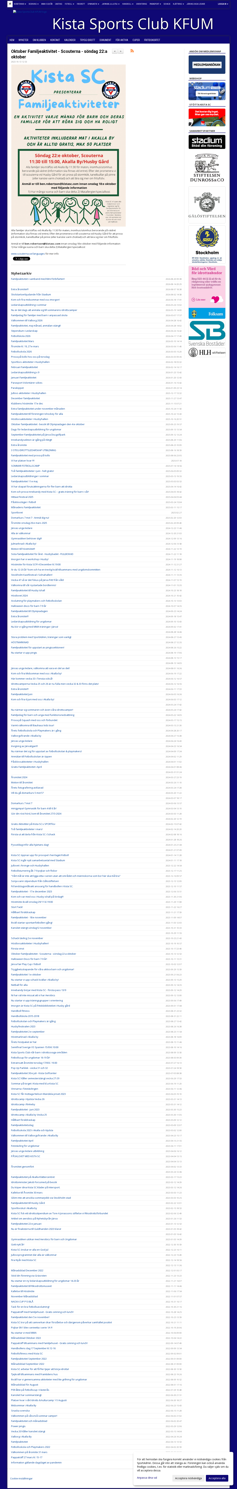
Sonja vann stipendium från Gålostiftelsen (35, 881)
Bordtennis (19, 4)
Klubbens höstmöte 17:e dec (27, 403)
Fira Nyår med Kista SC (23, 1260)
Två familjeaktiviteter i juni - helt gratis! (32, 471)
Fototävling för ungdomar (25, 1145)
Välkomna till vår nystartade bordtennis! (33, 585)
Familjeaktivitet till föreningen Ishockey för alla (37, 413)
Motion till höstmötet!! (23, 548)
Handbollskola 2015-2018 (25, 1016)
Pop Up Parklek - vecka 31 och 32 (29, 1068)
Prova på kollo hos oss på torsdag (30, 356)
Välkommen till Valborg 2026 (26, 320)
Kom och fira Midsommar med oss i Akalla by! (36, 673)
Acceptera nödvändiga (188, 1478)
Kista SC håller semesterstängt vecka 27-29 (35, 1078)
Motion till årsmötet (22, 782)
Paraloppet (17, 388)
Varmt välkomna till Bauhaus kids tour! (32, 725)
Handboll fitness (20, 1011)
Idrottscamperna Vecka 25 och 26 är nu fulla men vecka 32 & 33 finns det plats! (55, 683)
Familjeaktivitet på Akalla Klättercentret (33, 1177)
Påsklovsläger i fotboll (23, 502)
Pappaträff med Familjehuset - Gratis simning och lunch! (42, 1312)
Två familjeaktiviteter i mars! (27, 829)
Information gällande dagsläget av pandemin (36, 1462)
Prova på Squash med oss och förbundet (34, 720)
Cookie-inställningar (21, 1478)
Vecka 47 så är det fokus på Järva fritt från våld (37, 580)
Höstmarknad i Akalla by (24, 1036)
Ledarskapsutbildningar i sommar (30, 476)
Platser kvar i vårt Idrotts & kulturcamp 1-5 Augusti (39, 1400)
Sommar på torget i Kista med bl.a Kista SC (34, 1083)
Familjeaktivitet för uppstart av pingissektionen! (37, 647)
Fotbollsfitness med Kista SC (27, 1353)
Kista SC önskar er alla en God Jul (29, 1249)
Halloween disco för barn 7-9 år (28, 606)
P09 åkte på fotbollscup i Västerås (30, 1389)
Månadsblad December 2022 (27, 1270)
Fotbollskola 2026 (20, 336)
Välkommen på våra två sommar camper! (34, 1415)
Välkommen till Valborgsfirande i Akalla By (34, 1135)
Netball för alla (19, 985)
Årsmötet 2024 (19, 777)
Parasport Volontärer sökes (26, 382)
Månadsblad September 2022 (27, 1364)
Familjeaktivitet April (22, 1140)
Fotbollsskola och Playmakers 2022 (30, 1447)
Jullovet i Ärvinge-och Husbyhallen (30, 865)
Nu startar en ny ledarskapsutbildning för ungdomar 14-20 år (45, 1280)
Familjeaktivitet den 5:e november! (30, 1317)
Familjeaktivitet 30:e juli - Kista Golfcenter (34, 1073)
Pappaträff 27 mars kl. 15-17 (26, 1457)
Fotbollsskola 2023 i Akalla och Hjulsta (32, 1130)
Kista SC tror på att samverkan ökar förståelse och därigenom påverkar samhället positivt (61, 1322)
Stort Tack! (17, 907)
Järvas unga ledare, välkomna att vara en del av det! (40, 668)
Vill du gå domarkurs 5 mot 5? (27, 792)
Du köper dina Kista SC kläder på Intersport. (35, 1187)
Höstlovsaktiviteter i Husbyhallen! (30, 943)
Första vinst (17, 948)
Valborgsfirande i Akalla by (26, 735)
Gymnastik (92, 4)
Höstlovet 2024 (19, 595)
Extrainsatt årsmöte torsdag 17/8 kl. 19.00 (34, 1062)
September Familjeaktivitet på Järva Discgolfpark (38, 434)
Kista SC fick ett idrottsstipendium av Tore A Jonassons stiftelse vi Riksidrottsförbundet (59, 1213)
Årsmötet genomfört (22, 1166)
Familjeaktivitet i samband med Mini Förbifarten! (38, 279)
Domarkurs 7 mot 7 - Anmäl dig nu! (30, 517)
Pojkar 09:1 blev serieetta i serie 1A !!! (31, 1327)
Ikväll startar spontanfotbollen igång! (31, 922)
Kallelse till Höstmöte (22, 1291)
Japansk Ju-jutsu (110, 4)
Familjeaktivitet (19, 1441)
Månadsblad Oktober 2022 (26, 1338)
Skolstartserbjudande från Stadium (31, 294)
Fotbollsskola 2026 (21, 351)
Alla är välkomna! (20, 533)
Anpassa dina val (147, 1477)
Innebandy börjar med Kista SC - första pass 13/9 (38, 990)
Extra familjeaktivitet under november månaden (38, 408)
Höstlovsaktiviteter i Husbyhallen (29, 419)
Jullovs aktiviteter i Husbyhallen (28, 393)
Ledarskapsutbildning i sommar (28, 304)
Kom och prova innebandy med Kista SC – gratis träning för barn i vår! (50, 491)
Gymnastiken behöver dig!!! (26, 538)
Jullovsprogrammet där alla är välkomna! (33, 1255)
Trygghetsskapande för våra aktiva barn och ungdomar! (42, 969)
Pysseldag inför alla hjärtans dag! (30, 844)
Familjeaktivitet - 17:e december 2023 (31, 891)
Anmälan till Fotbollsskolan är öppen (31, 756)
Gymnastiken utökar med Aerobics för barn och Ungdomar (44, 1239)
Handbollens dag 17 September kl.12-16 (33, 1348)
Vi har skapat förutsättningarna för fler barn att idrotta (41, 486)
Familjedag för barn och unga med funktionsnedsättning (42, 715)
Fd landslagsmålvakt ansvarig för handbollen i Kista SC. (42, 886)
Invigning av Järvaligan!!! (24, 746)
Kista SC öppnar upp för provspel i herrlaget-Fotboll (40, 855)
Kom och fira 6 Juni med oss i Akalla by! (32, 699)
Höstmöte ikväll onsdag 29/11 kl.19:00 (32, 901)
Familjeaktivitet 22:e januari (26, 1223)
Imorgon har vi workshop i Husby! (30, 559)
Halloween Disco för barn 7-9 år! (29, 959)
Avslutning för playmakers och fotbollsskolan (36, 600)
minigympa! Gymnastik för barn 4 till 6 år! (33, 808)
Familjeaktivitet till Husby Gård (28, 1203)
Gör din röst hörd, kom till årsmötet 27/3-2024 (36, 813)
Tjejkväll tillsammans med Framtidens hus (34, 1374)
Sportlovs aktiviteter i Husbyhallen (30, 362)
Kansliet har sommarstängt (26, 1395)
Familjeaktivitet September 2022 (29, 1358)
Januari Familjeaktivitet (23, 377)
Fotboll (68, 4)
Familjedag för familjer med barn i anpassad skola (39, 315)
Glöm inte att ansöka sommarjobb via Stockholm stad (41, 1197)
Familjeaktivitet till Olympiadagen (29, 611)
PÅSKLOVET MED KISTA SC (25, 1156)
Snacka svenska (20, 1410)
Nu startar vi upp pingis (24, 652)
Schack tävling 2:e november (27, 938)
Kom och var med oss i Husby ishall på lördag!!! (37, 896)
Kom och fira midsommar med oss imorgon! (35, 299)
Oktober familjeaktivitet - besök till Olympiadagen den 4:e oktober (48, 424)
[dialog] (183, 1468)
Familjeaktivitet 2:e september (28, 1031)
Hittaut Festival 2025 (22, 497)
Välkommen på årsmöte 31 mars (29, 1452)
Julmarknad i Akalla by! (23, 543)
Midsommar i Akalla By (23, 1405)
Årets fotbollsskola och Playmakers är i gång (36, 730)
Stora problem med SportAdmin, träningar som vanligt (41, 637)
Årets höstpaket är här (24, 1042)
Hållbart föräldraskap (23, 912)
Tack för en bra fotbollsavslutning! (30, 1306)
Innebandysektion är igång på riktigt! (31, 439)
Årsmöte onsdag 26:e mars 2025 (29, 523)
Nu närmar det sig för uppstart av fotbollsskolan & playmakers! (46, 751)
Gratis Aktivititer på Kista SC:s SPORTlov (33, 824)
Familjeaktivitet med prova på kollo (30, 455)
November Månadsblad (24, 1296)
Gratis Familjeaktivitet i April (26, 767)
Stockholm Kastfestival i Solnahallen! (31, 574)
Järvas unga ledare (21, 528)
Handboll (126, 4)
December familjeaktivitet (25, 398)
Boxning (33, 4)
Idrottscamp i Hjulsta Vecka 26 (27, 1099)
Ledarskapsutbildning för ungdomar (31, 621)
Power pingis (18, 1426)
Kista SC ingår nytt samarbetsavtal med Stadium (38, 860)
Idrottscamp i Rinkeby (23, 1104)
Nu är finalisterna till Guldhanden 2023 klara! (36, 1229)
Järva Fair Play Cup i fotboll (26, 964)
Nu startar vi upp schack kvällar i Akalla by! (35, 979)
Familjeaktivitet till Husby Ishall (28, 590)
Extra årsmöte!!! (20, 289)
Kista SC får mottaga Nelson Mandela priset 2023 (38, 1094)
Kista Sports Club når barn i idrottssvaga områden (39, 1052)
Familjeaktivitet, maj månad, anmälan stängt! (36, 325)
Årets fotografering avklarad (27, 787)
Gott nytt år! (17, 1244)
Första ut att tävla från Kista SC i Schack (33, 834)
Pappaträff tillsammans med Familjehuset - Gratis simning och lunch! (49, 1343)
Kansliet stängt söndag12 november (31, 927)
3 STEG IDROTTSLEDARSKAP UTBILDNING (33, 450)
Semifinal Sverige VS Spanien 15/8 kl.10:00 (34, 1047)
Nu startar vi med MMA (23, 1332)
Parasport (154, 4)
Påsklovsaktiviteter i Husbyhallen (30, 761)
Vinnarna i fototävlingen (24, 1088)
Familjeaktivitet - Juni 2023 (25, 1109)
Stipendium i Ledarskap (24, 330)
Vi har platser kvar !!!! (22, 460)
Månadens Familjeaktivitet (26, 507)
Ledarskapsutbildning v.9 (25, 372)
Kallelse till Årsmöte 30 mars (27, 1192)
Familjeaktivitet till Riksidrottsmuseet (31, 1286)
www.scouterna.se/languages (28, 253)
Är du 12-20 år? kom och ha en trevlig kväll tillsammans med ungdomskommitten (55, 569)
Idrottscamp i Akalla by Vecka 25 (29, 1114)
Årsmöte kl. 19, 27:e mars (25, 346)
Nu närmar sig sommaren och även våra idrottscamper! (42, 709)
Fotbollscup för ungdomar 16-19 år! (30, 1057)
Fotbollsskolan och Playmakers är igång (33, 1021)
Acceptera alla (217, 1478)
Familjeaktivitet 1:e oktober (26, 974)
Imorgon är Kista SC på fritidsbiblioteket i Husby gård (40, 1005)
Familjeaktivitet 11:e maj (24, 481)
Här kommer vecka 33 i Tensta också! (32, 678)
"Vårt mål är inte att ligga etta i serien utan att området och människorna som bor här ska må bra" (66, 876)
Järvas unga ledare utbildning (27, 1151)
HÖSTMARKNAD (20, 642)
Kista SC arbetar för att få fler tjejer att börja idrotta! (40, 1369)
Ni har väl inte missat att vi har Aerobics (33, 995)
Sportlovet (17, 512)
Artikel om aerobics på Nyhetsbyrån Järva (34, 1218)
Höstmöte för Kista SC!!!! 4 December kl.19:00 (36, 564)
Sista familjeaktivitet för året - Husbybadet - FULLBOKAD (42, 554)
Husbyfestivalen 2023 (23, 1026)
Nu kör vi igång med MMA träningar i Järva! (34, 626)
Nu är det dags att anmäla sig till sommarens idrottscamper (44, 310)
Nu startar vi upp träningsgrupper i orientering (37, 1000)
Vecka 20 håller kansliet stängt (28, 1431)
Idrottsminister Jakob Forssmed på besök (34, 1182)
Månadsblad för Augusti (24, 1384)
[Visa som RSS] (132, 51)
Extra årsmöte (19, 445)
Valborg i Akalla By (21, 1436)
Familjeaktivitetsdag (22, 1125)
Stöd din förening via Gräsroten (29, 1275)
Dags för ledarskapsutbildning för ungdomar (36, 429)
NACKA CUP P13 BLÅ (22, 1301)
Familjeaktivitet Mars (22, 341)
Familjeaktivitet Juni (21, 694)
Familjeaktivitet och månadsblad (29, 1421)
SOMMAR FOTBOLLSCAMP (25, 465)
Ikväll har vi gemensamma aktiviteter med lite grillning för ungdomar (49, 1379)
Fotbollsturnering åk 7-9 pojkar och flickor (34, 870)
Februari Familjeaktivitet (24, 367)
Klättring (177, 4)
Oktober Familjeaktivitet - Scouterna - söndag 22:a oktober (43, 953)
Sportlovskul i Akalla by (24, 1208)
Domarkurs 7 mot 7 (21, 803)
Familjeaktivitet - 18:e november (28, 917)
